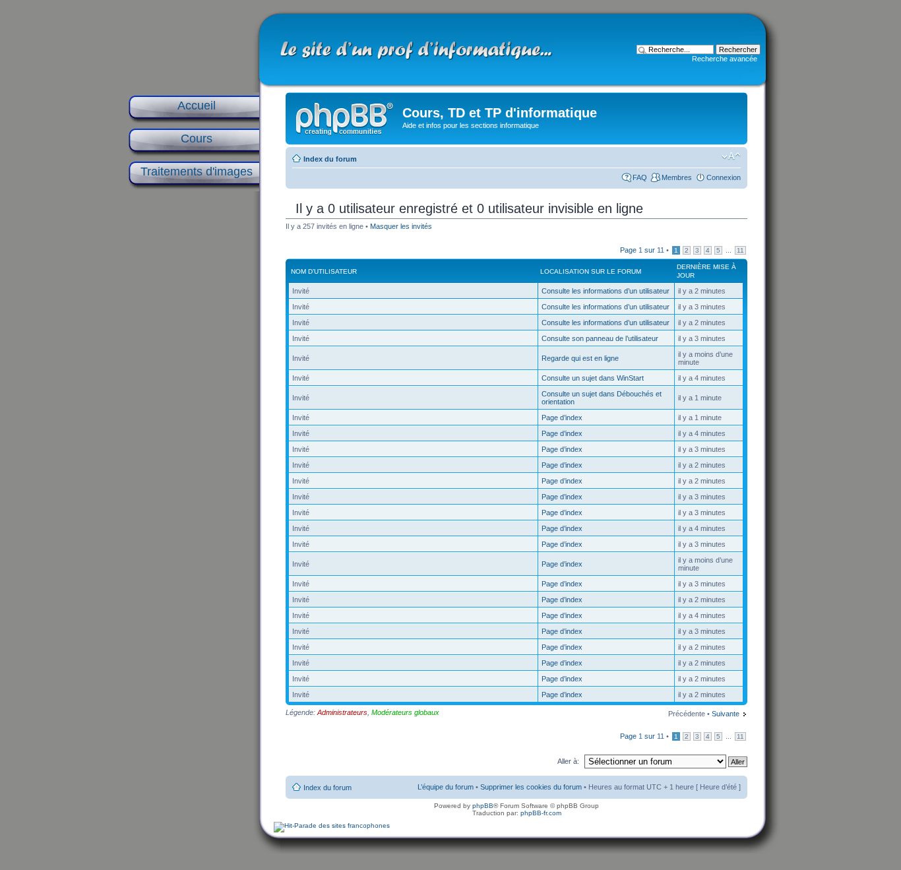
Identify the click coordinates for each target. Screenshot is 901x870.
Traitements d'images (196, 171)
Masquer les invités (401, 226)
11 (740, 250)
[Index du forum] (345, 116)
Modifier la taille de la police (731, 156)
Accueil (196, 105)
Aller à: (568, 761)
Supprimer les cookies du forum (531, 787)
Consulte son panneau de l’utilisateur (600, 338)
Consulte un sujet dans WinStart (593, 378)
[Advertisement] (193, 404)
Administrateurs (342, 712)
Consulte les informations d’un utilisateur (605, 291)
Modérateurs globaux (405, 712)
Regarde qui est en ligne (580, 358)
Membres (677, 177)
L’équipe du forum (446, 787)
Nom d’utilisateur (324, 271)
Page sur (642, 250)
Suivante (725, 714)
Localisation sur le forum (590, 271)
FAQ (640, 177)
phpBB (482, 805)
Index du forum (330, 159)
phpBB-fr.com (540, 813)
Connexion (723, 177)
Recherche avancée (724, 59)
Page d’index (562, 417)
